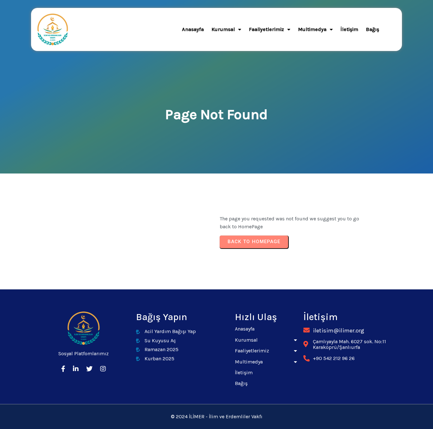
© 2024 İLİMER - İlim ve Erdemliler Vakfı (216, 416)
